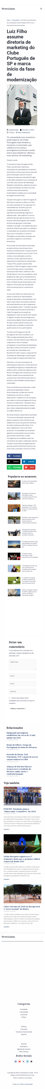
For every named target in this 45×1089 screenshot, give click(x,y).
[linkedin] (28, 1061)
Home (8, 20)
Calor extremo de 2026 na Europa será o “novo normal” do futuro (22, 907)
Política (23, 1026)
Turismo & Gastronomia (24, 1032)
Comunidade (15, 20)
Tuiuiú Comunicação (26, 1084)
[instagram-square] (31, 1061)
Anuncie (24, 1044)
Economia (23, 1029)
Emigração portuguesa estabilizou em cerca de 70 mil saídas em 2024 (21, 735)
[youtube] (20, 1061)
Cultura (23, 1017)
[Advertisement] (23, 618)
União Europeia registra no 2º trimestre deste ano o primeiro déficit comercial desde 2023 (22, 859)
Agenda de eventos (23, 1049)
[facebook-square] (16, 1061)
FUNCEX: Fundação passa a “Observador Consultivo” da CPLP (20, 810)
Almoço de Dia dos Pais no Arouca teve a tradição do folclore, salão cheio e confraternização (19, 770)
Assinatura (24, 1046)
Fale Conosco (24, 1052)
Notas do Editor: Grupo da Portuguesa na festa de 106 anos (22, 746)
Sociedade (23, 1009)
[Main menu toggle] (41, 8)
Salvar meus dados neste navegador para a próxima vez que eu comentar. (22, 700)
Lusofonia (23, 1014)
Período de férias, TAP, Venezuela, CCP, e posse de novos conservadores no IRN (22, 757)
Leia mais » (7, 829)
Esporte (24, 1034)
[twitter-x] (24, 1061)
